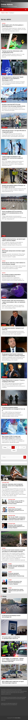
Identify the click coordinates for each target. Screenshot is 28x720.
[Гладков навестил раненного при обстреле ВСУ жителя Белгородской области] (14, 147)
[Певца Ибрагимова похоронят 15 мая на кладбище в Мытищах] (14, 370)
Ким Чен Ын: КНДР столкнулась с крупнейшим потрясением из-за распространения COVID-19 (16, 518)
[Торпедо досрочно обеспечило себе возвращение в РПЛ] (14, 41)
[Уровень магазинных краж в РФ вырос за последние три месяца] (14, 176)
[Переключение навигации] (2, 9)
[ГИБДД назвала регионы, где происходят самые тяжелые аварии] (14, 229)
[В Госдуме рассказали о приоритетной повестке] (14, 318)
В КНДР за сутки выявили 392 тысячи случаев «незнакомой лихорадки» (16, 567)
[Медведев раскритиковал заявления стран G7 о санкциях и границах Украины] (14, 344)
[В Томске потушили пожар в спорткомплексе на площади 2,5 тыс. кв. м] (14, 398)
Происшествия (5, 482)
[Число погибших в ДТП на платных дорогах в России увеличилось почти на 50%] (14, 202)
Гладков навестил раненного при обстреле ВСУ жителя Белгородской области (12, 158)
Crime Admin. (7, 4)
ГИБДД (3, 208)
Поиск (24, 457)
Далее (14, 450)
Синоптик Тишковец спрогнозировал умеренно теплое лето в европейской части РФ (12, 485)
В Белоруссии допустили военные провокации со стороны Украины (15, 583)
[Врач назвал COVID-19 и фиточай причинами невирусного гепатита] (14, 427)
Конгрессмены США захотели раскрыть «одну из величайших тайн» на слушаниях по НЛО (13, 302)
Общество (4, 127)
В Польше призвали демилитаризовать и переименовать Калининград (16, 575)
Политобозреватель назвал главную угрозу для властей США (16, 591)
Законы (3, 23)
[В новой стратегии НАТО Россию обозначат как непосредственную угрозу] (14, 95)
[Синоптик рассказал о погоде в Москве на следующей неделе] (14, 121)
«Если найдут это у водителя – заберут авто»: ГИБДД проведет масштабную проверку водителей (13, 660)
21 (24, 447)
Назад (5, 447)
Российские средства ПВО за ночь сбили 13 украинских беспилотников (16, 502)
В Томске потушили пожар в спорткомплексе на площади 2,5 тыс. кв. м (13, 409)
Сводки (4, 47)
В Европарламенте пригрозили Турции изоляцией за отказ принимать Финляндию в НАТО (12, 78)
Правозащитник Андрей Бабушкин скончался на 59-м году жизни (16, 510)
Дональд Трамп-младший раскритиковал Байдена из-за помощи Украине (16, 526)
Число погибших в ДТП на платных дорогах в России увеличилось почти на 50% (12, 213)
